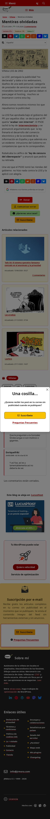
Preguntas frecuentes (25, 422)
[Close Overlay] (47, 390)
